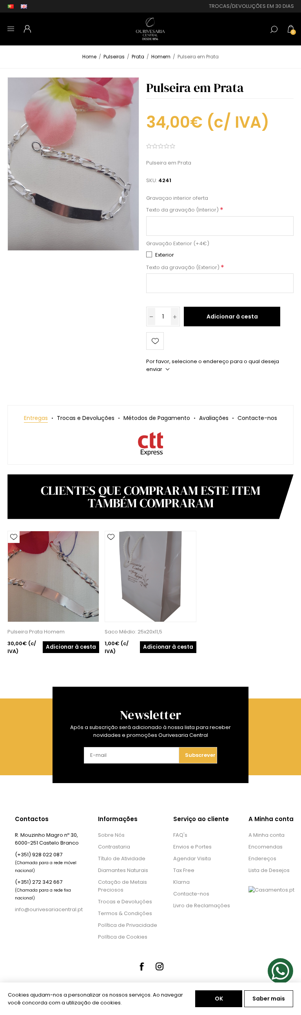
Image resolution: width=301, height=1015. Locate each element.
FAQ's (180, 835)
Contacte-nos (191, 893)
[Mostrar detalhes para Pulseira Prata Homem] (53, 576)
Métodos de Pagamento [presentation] (156, 418)
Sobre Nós (111, 835)
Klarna (181, 882)
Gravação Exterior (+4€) (177, 243)
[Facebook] (141, 966)
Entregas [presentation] (36, 418)
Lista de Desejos (269, 870)
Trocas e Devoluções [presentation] (85, 418)
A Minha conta (266, 835)
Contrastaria (114, 846)
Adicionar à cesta (232, 316)
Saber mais (268, 998)
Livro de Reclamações (201, 905)
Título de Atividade (121, 858)
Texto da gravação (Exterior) (183, 267)
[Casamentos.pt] (271, 890)
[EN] (24, 6)
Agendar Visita (192, 858)
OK (219, 998)
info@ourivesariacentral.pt (49, 909)
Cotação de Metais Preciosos (122, 886)
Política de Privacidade (127, 925)
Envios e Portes (192, 846)
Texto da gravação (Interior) (183, 210)
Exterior (164, 255)
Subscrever (200, 755)
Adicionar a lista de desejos (155, 341)
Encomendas (265, 846)
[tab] (36, 418)
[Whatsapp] (280, 971)
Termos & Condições (125, 913)
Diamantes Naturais (123, 870)
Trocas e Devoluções (125, 901)
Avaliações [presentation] (213, 418)
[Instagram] (159, 966)
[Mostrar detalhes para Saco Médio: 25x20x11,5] (150, 576)
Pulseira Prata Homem (36, 631)
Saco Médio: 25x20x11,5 (133, 631)
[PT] (10, 6)
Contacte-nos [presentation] (257, 418)
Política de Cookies (122, 937)
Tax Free (183, 870)
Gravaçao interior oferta (177, 198)
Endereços (262, 858)
